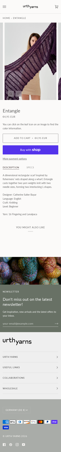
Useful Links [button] (11, 367)
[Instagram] (17, 444)
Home (6, 18)
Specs (30, 167)
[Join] (53, 323)
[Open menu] (8, 6)
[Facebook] (4, 444)
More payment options (15, 158)
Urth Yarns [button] (10, 357)
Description (11, 167)
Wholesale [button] (10, 388)
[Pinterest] (10, 444)
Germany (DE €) (15, 410)
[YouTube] (23, 444)
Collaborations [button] (14, 377)
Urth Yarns (13, 436)
